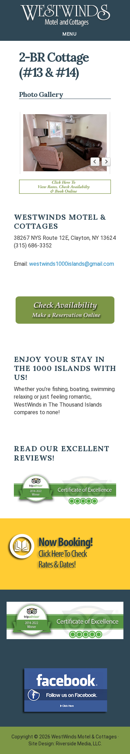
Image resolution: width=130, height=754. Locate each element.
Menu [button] (69, 33)
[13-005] (65, 142)
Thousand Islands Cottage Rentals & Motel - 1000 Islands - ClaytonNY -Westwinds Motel (65, 15)
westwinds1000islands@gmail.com (71, 264)
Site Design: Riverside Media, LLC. (65, 743)
